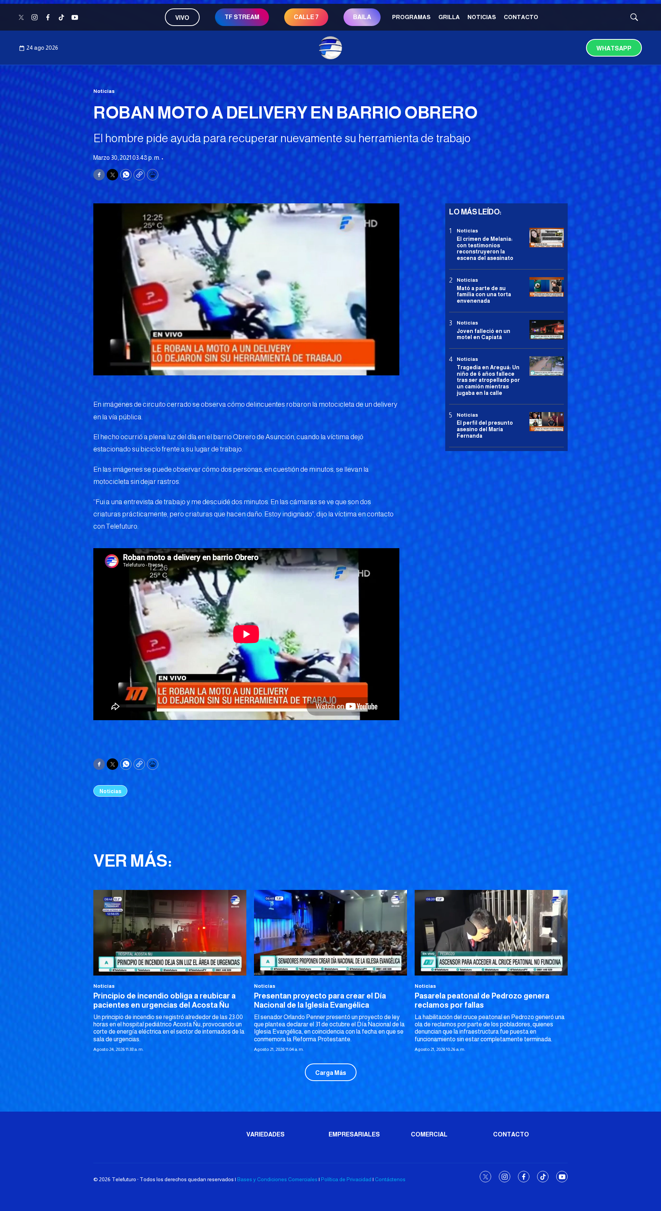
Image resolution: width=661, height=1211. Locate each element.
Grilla (449, 17)
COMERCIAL (429, 1134)
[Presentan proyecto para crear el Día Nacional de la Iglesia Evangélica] (330, 933)
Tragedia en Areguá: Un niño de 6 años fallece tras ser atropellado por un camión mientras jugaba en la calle (488, 380)
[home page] (330, 47)
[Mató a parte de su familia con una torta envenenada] (546, 287)
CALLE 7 (306, 17)
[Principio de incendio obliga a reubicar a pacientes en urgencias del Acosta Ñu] (169, 933)
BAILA (362, 17)
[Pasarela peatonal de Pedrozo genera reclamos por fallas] (491, 933)
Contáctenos (390, 1179)
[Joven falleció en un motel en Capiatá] (546, 329)
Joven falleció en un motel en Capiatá (483, 334)
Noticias (481, 17)
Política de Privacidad (346, 1179)
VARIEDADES (265, 1134)
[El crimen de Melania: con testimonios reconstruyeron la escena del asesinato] (546, 237)
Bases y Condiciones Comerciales (277, 1179)
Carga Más (330, 1073)
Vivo (182, 18)
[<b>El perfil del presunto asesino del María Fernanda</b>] (546, 421)
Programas (411, 17)
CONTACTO (521, 17)
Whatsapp (614, 48)
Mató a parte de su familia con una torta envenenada (484, 294)
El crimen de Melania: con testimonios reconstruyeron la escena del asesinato (485, 248)
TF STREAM (242, 17)
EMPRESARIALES (354, 1134)
